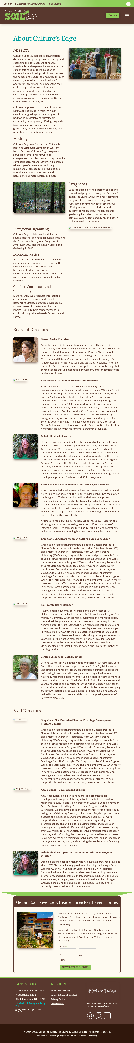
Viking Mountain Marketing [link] (83, 1035)
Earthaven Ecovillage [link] (61, 990)
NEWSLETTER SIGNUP (75, 967)
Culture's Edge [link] (79, 1031)
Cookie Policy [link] (57, 1003)
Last (80, 955)
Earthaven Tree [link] (101, 1006)
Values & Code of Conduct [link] (64, 995)
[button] (131, 1024)
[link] (21, 21)
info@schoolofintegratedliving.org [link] (30, 1004)
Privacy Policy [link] (58, 999)
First (61, 955)
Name (63, 946)
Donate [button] (112, 15)
